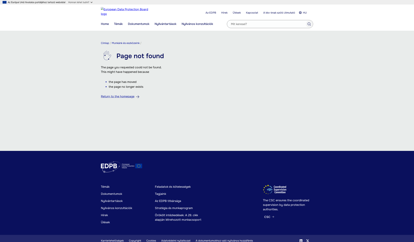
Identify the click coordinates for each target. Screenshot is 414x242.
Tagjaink (160, 194)
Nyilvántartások (165, 24)
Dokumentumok (138, 24)
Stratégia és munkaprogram (174, 208)
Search (309, 24)
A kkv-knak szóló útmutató (279, 12)
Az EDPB (211, 12)
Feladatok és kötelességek (173, 187)
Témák (118, 24)
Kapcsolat (252, 12)
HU (305, 12)
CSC (267, 217)
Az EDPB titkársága (168, 201)
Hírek (224, 12)
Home (105, 24)
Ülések (237, 12)
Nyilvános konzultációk (197, 24)
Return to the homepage (117, 96)
